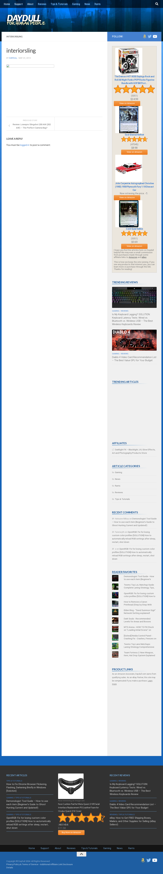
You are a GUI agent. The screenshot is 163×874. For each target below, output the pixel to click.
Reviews (42, 4)
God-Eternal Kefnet (134, 134)
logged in (24, 145)
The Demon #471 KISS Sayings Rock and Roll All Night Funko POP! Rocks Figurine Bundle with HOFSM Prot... (134, 79)
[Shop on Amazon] (144, 36)
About (30, 4)
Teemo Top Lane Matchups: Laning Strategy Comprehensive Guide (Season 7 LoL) (139, 647)
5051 (134, 95)
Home (7, 4)
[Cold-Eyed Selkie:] (128, 226)
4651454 (63, 824)
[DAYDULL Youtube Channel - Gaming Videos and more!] (155, 36)
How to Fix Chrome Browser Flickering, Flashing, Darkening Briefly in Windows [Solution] (26, 787)
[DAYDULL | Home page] (29, 19)
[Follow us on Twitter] (150, 36)
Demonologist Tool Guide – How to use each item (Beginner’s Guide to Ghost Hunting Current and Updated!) (134, 522)
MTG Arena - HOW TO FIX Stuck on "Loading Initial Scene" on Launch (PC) (139, 630)
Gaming (76, 4)
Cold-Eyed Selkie (134, 229)
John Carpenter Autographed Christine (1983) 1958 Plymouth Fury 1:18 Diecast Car (134, 186)
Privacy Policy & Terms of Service (22, 864)
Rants (98, 4)
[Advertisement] (136, 413)
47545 (134, 144)
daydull (13, 58)
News (87, 4)
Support (18, 4)
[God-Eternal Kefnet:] (128, 132)
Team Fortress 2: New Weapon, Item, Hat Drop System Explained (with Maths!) (139, 655)
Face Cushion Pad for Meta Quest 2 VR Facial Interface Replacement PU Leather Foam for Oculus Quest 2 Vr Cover (79, 807)
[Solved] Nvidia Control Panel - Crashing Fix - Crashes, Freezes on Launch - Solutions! (140, 639)
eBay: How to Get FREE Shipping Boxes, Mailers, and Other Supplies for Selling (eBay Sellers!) (133, 821)
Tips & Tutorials (59, 4)
